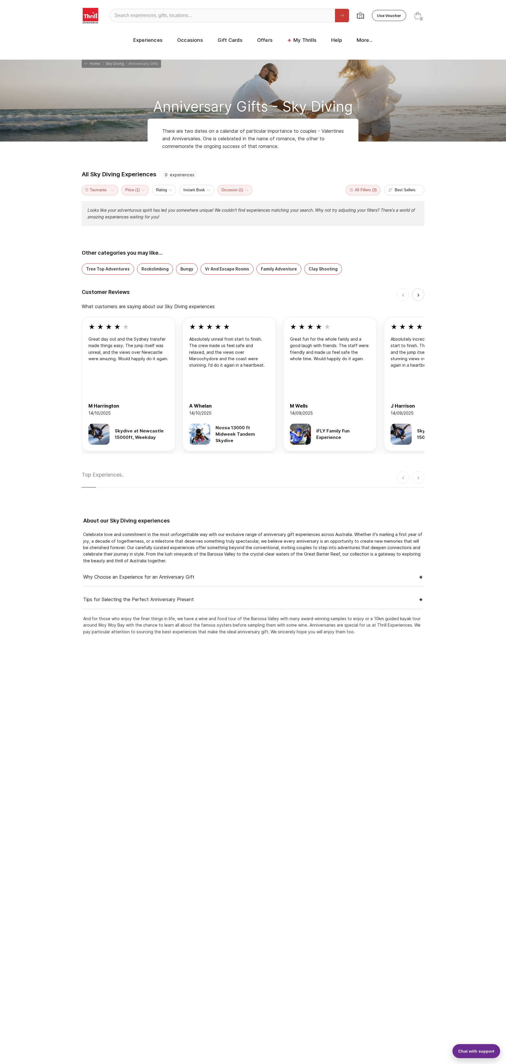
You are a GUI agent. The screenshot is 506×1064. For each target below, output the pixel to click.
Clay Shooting (323, 268)
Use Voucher (389, 15)
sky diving (115, 63)
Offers (265, 40)
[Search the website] (342, 15)
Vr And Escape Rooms (227, 268)
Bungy (186, 268)
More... (365, 40)
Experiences (148, 40)
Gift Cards (230, 40)
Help (336, 40)
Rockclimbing (155, 268)
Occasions (190, 40)
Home (94, 63)
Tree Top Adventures (108, 268)
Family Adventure (279, 268)
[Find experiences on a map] (360, 15)
